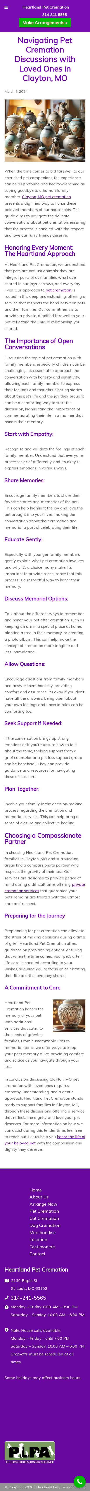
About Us (39, 1197)
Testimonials (42, 1246)
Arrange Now (43, 1204)
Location (38, 1239)
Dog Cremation (45, 1225)
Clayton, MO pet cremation (46, 196)
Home (35, 1190)
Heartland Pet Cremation (45, 7)
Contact (37, 1253)
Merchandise (42, 1232)
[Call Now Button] (80, 1482)
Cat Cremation (44, 1218)
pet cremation (58, 290)
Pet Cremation (44, 1211)
